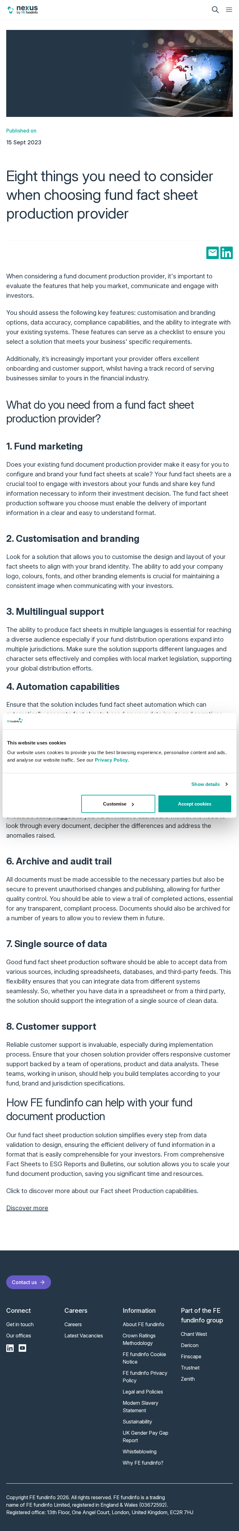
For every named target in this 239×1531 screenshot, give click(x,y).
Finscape (191, 1356)
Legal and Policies (143, 1392)
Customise (114, 803)
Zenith (188, 1379)
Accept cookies (194, 803)
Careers (73, 1324)
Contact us (24, 1282)
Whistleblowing (140, 1451)
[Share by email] (212, 253)
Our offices (18, 1335)
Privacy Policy (111, 760)
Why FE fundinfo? (143, 1463)
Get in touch (20, 1324)
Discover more (27, 1208)
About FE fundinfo (143, 1324)
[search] (215, 9)
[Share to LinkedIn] (226, 253)
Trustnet (190, 1368)
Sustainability (137, 1421)
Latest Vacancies (83, 1335)
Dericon (190, 1345)
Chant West (194, 1334)
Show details (205, 784)
